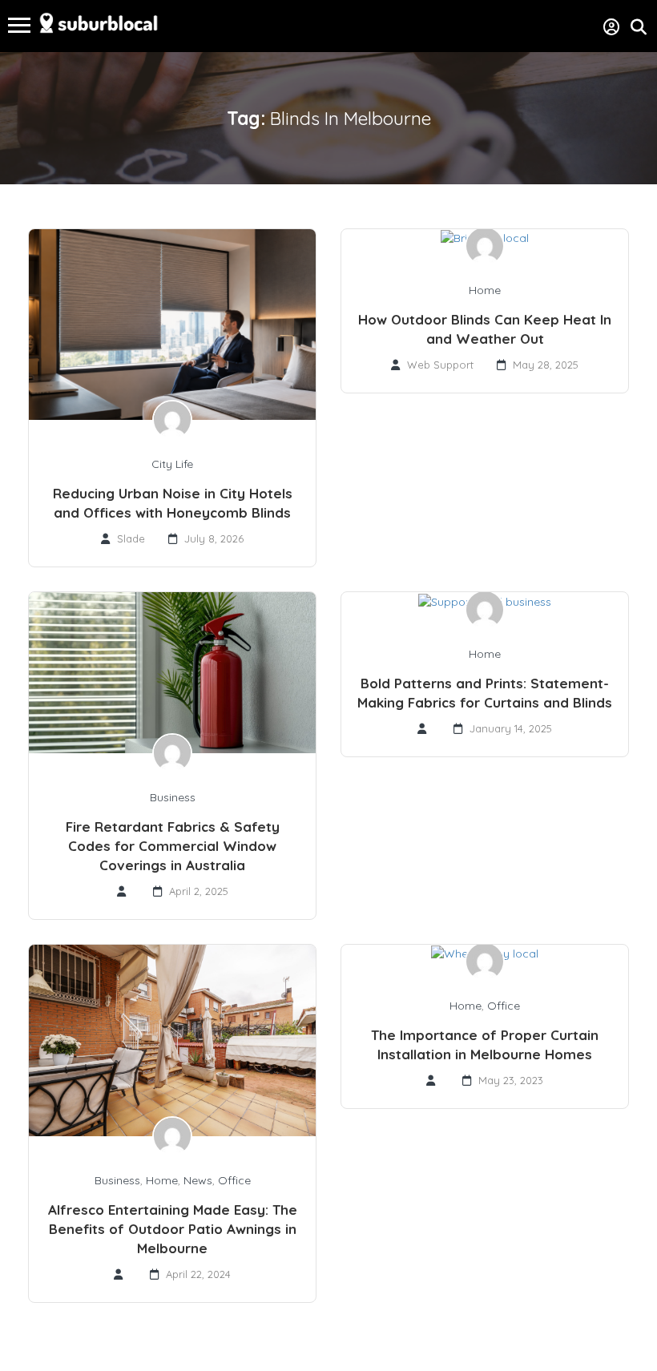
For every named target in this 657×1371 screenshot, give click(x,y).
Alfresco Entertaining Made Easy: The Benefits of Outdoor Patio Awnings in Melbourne (172, 1228)
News (197, 1180)
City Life (172, 464)
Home (485, 290)
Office (234, 1180)
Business (172, 797)
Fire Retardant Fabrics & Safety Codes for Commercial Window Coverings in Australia (173, 845)
